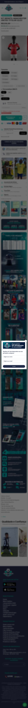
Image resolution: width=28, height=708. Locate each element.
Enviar (14, 366)
